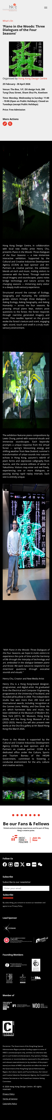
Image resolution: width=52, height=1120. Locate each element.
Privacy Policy (9, 1094)
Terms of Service (10, 1099)
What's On (8, 20)
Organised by (25, 78)
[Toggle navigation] (45, 7)
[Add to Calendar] (10, 124)
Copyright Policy (10, 1103)
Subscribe (8, 894)
